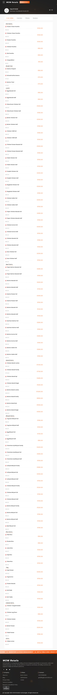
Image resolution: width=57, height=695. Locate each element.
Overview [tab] (19, 18)
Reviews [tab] (35, 18)
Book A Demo (25, 2)
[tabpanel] (28, 333)
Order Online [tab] (9, 18)
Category (6, 688)
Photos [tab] (27, 18)
